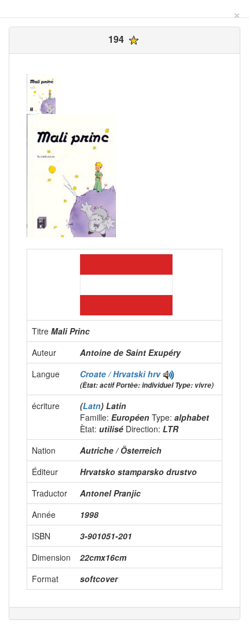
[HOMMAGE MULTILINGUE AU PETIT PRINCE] (168, 374)
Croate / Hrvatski (114, 374)
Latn (92, 405)
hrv (154, 374)
